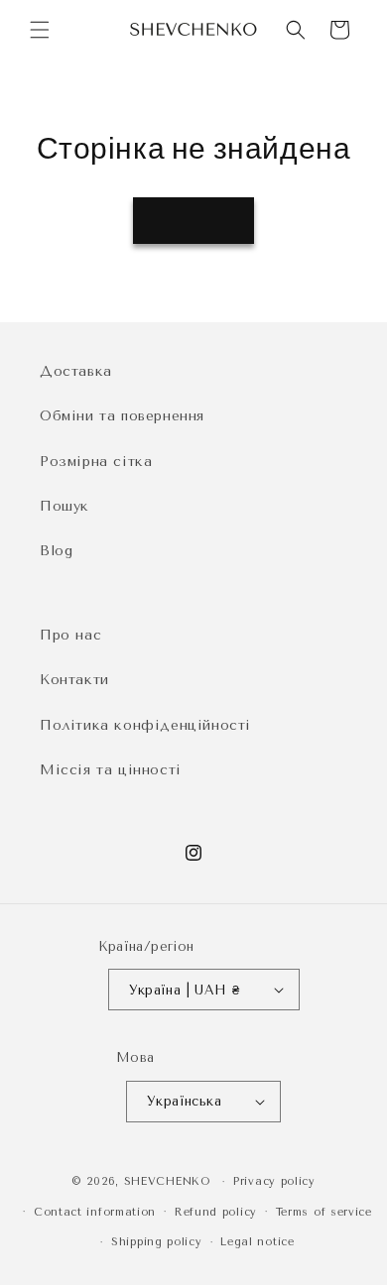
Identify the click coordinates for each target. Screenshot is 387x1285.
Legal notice (257, 1241)
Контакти (74, 679)
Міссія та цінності (111, 769)
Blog (56, 550)
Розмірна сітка (96, 461)
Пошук (64, 506)
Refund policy (216, 1212)
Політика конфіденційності (145, 725)
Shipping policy (156, 1241)
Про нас (70, 635)
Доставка (76, 371)
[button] (40, 30)
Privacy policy (274, 1181)
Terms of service (324, 1212)
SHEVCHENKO (167, 1181)
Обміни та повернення (122, 416)
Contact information (95, 1212)
